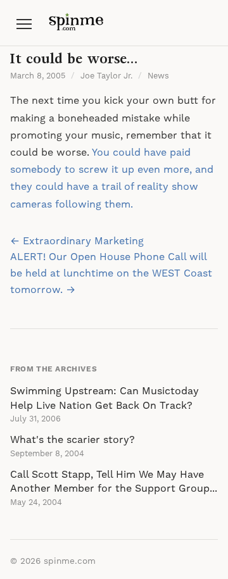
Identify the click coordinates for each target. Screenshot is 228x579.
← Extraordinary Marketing (77, 241)
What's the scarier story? (72, 439)
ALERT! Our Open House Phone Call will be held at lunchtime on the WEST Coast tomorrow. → (111, 273)
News (158, 76)
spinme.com (70, 561)
